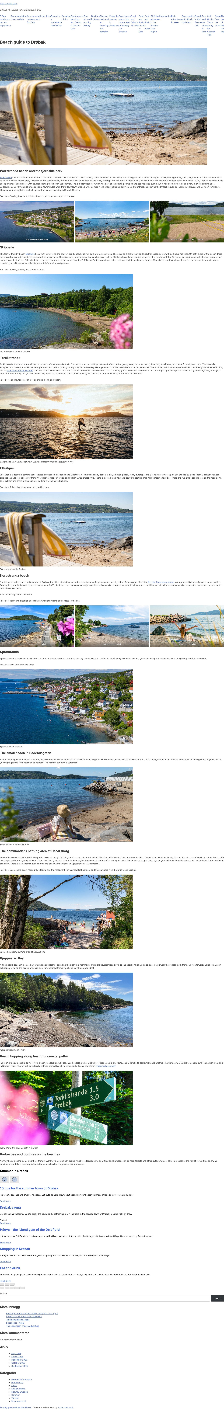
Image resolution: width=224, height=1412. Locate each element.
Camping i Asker (66, 17)
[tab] (2, 1284)
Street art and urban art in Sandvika (24, 1316)
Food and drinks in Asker (147, 22)
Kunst (14, 1385)
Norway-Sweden (19, 1391)
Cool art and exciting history (87, 21)
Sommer (15, 1395)
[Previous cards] (14, 1179)
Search (3, 1293)
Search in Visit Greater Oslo (198, 21)
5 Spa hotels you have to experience (5, 21)
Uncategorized (18, 1401)
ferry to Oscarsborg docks (161, 582)
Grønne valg (17, 1382)
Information (165, 16)
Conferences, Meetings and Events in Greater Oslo (77, 22)
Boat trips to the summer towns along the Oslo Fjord (32, 1313)
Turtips (14, 1398)
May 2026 (16, 1353)
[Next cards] (4, 1179)
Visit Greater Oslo (8, 3)
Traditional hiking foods (17, 1319)
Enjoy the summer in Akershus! (114, 21)
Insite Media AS (65, 1407)
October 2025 (18, 1363)
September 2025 (19, 1366)
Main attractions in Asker (176, 19)
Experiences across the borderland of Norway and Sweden (125, 24)
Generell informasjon (21, 1379)
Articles (47, 16)
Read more (5, 1201)
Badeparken (6, 177)
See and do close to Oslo (204, 24)
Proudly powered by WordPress (16, 1407)
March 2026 (17, 1356)
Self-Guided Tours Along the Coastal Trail (211, 25)
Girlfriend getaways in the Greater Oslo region (155, 24)
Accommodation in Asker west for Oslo (35, 19)
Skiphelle (30, 254)
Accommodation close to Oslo (19, 17)
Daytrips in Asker (95, 17)
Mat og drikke (18, 1388)
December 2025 (19, 1359)
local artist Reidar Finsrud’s (20, 370)
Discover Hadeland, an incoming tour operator (104, 24)
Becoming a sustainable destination (56, 21)
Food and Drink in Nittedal (135, 21)
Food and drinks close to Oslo (142, 24)
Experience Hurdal (15, 1322)
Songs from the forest (218, 21)
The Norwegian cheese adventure (22, 1326)
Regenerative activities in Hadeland (188, 19)
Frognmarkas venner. (106, 1066)
